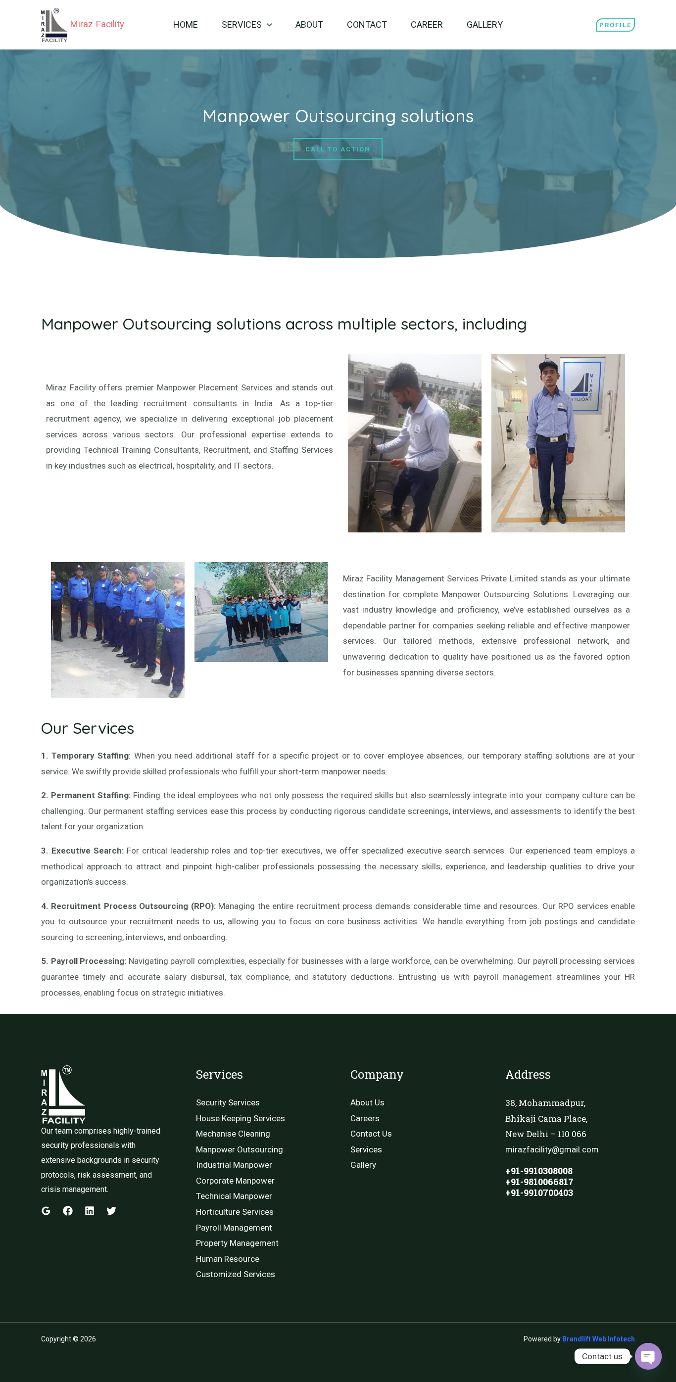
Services (242, 24)
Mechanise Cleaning (233, 1134)
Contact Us (371, 1134)
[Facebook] (68, 1211)
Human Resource (227, 1259)
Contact (367, 24)
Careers (365, 1118)
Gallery (485, 24)
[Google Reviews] (46, 1211)
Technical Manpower (234, 1196)
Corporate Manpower (235, 1181)
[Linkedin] (90, 1211)
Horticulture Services (235, 1212)
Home (185, 24)
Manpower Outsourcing (239, 1149)
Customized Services (235, 1274)
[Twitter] (111, 1211)
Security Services (228, 1102)
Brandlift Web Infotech (598, 1339)
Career (427, 24)
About (309, 24)
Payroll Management (234, 1228)
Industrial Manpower (234, 1165)
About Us (367, 1102)
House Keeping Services (240, 1118)
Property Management (237, 1243)
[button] (267, 25)
